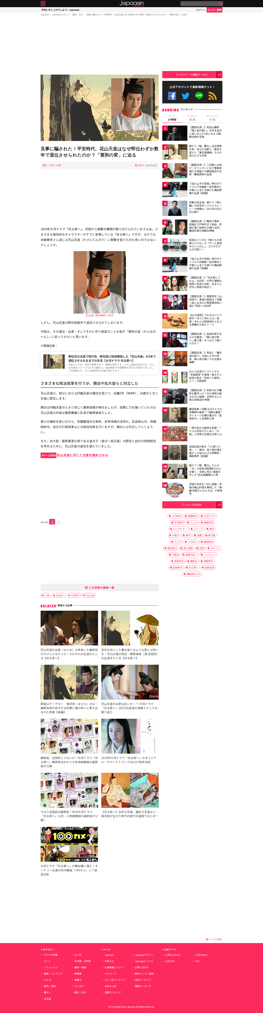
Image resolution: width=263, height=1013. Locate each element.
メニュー (43, 3)
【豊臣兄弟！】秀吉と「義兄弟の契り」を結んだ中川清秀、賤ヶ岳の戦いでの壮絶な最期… (205, 357)
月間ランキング (113, 992)
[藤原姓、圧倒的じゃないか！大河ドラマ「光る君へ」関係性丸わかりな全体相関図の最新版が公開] (69, 737)
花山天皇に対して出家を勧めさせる (75, 455)
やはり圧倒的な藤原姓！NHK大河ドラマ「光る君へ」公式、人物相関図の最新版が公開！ (69, 816)
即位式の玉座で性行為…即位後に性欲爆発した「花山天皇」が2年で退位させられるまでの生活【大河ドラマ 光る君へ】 (112, 358)
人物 (58, 165)
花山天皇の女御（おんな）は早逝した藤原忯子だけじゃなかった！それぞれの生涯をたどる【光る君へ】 (69, 654)
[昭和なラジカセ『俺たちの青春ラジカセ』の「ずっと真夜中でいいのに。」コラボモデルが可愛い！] (174, 246)
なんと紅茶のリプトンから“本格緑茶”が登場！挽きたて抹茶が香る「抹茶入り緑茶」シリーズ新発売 (205, 376)
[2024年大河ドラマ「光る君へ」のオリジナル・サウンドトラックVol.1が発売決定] (130, 737)
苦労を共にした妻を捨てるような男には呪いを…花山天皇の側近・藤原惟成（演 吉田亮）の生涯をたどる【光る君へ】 (130, 654)
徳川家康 (188, 548)
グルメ (47, 980)
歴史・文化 (77, 14)
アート (47, 961)
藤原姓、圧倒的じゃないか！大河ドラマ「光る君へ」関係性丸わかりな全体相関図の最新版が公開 (69, 762)
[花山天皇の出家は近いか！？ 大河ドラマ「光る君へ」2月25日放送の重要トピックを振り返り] (130, 683)
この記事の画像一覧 (101, 587)
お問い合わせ (142, 967)
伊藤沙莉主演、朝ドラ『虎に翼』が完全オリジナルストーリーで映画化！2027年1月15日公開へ (205, 207)
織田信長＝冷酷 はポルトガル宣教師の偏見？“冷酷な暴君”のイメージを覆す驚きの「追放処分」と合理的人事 (205, 413)
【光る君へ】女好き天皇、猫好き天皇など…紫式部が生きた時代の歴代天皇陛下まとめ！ (130, 814)
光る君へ (60, 595)
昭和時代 (177, 567)
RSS (212, 96)
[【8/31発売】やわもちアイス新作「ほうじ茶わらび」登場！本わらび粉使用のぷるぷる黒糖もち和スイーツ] (174, 321)
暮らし (47, 992)
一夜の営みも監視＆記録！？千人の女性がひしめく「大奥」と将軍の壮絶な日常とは (205, 431)
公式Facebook (172, 96)
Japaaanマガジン (60, 14)
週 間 (192, 118)
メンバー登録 (214, 9)
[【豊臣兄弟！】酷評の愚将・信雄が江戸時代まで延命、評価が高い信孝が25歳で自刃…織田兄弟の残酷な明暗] (174, 227)
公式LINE (199, 96)
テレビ (177, 541)
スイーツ (198, 529)
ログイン (201, 9)
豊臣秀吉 (179, 561)
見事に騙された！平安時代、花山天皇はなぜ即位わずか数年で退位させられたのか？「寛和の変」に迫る (136, 14)
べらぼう (192, 541)
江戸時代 (176, 516)
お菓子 (175, 535)
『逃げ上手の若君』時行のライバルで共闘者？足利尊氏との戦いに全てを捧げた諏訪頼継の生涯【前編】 (205, 188)
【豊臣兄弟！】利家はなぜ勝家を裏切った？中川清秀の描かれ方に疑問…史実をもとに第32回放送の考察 (205, 395)
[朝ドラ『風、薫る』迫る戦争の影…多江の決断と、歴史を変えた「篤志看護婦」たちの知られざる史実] (174, 152)
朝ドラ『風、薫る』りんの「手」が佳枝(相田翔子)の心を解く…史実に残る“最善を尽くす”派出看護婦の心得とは (205, 471)
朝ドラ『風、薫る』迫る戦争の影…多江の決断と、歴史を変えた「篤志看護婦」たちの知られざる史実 (205, 150)
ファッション (51, 967)
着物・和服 (80, 967)
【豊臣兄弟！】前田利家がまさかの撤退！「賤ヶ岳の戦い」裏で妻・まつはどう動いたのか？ (205, 338)
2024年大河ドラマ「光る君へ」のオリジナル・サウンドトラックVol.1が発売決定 (128, 760)
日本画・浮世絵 (82, 961)
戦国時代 (192, 516)
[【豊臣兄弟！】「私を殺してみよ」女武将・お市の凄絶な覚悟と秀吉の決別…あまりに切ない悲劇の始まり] (174, 284)
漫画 (199, 535)
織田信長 (208, 541)
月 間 (212, 118)
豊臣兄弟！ (191, 554)
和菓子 (77, 980)
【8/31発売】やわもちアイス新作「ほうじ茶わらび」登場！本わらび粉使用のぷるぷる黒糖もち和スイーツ (205, 319)
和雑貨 (77, 973)
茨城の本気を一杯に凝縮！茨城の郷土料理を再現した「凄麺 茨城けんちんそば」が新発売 (205, 488)
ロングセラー (180, 529)
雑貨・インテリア (53, 973)
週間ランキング (143, 986)
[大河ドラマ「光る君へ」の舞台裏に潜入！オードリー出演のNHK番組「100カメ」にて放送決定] (69, 845)
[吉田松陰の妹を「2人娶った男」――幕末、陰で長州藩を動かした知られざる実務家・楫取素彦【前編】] (174, 453)
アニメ (193, 522)
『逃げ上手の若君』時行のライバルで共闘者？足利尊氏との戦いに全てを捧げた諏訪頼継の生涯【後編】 (205, 263)
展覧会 (193, 561)
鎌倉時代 (208, 561)
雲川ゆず (139, 165)
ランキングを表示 (191, 505)
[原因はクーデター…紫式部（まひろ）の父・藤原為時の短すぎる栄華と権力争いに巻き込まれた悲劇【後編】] (69, 683)
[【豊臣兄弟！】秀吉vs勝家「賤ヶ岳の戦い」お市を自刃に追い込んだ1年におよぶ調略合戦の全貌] (174, 134)
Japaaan (131, 4)
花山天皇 (90, 595)
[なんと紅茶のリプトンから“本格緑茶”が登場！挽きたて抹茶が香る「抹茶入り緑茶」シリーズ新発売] (174, 378)
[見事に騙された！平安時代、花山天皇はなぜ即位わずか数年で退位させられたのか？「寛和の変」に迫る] (100, 108)
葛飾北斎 (209, 567)
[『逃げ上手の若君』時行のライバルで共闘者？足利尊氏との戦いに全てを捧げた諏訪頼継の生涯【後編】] (174, 265)
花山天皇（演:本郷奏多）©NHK (100, 315)
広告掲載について (114, 967)
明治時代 (172, 548)
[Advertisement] (100, 46)
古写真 (47, 998)
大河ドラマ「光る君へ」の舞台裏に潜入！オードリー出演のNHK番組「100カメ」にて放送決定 (69, 870)
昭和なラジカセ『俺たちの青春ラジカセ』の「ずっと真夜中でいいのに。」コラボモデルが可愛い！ (205, 244)
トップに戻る (215, 939)
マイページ (110, 973)
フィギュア (209, 554)
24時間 (172, 118)
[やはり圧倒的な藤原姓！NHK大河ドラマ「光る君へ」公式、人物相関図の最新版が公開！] (69, 791)
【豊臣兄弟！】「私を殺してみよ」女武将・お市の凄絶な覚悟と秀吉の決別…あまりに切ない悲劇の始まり (205, 282)
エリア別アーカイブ (115, 980)
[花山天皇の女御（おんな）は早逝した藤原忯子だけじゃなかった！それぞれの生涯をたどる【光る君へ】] (69, 629)
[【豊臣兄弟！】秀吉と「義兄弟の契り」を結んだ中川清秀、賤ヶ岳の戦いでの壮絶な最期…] (174, 359)
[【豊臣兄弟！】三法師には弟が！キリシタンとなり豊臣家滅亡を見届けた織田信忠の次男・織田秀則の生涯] (174, 171)
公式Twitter (185, 96)
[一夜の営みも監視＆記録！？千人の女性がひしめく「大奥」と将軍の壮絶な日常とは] (174, 434)
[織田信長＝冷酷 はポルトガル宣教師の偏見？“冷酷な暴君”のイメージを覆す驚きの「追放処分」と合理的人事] (174, 415)
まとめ (77, 954)
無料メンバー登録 (144, 973)
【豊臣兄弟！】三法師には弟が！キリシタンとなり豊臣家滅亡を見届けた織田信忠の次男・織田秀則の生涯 (205, 169)
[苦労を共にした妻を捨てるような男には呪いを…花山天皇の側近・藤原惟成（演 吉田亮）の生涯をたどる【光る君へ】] (130, 629)
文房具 (175, 554)
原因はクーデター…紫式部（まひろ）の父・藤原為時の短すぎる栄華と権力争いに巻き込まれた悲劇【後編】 (69, 708)
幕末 (188, 535)
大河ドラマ (209, 516)
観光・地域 (50, 986)
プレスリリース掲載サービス (191, 74)
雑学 (212, 529)
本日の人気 (110, 986)
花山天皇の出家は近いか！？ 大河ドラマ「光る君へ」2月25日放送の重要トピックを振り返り (129, 708)
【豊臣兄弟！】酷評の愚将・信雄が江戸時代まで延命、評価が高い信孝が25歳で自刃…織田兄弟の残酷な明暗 (205, 226)
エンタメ (79, 986)
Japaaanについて (144, 961)
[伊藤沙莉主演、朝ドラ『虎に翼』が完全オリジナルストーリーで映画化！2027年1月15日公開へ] (174, 209)
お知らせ (109, 961)
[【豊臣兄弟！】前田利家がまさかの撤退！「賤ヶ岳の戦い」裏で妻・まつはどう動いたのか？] (174, 340)
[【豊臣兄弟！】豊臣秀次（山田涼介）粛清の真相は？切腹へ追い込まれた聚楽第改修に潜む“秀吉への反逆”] (174, 303)
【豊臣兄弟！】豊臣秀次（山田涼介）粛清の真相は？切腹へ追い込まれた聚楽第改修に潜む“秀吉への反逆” (205, 301)
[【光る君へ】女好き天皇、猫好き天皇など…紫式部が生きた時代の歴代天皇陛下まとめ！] (130, 791)
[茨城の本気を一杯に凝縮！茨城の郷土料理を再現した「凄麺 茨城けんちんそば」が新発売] (174, 490)
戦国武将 (208, 522)
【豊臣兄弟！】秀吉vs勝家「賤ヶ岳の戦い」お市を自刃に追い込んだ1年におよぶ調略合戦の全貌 (205, 132)
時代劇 (211, 535)
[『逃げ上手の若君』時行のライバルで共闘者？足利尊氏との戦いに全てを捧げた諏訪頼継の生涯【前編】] (174, 190)
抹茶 (201, 548)
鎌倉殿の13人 (194, 574)
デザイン (215, 548)
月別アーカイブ (143, 980)
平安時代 (75, 595)
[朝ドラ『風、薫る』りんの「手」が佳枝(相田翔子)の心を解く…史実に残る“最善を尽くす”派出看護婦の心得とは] (174, 472)
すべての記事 (51, 954)
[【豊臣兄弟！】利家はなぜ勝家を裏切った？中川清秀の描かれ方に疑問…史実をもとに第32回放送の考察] (174, 397)
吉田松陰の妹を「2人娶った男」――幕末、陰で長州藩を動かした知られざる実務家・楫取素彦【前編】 (205, 451)
